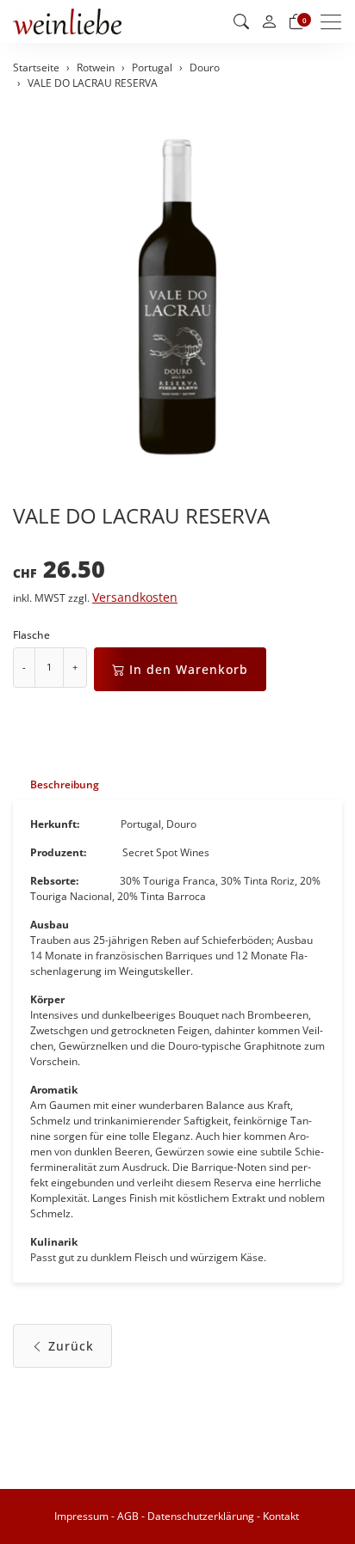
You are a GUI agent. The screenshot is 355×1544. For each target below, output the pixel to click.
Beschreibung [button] (64, 784)
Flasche (31, 635)
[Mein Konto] (269, 22)
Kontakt (281, 1516)
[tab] (56, 784)
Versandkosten (135, 597)
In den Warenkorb (188, 669)
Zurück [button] (71, 1346)
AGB (128, 1516)
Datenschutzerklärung (200, 1516)
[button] (241, 21)
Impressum (81, 1516)
